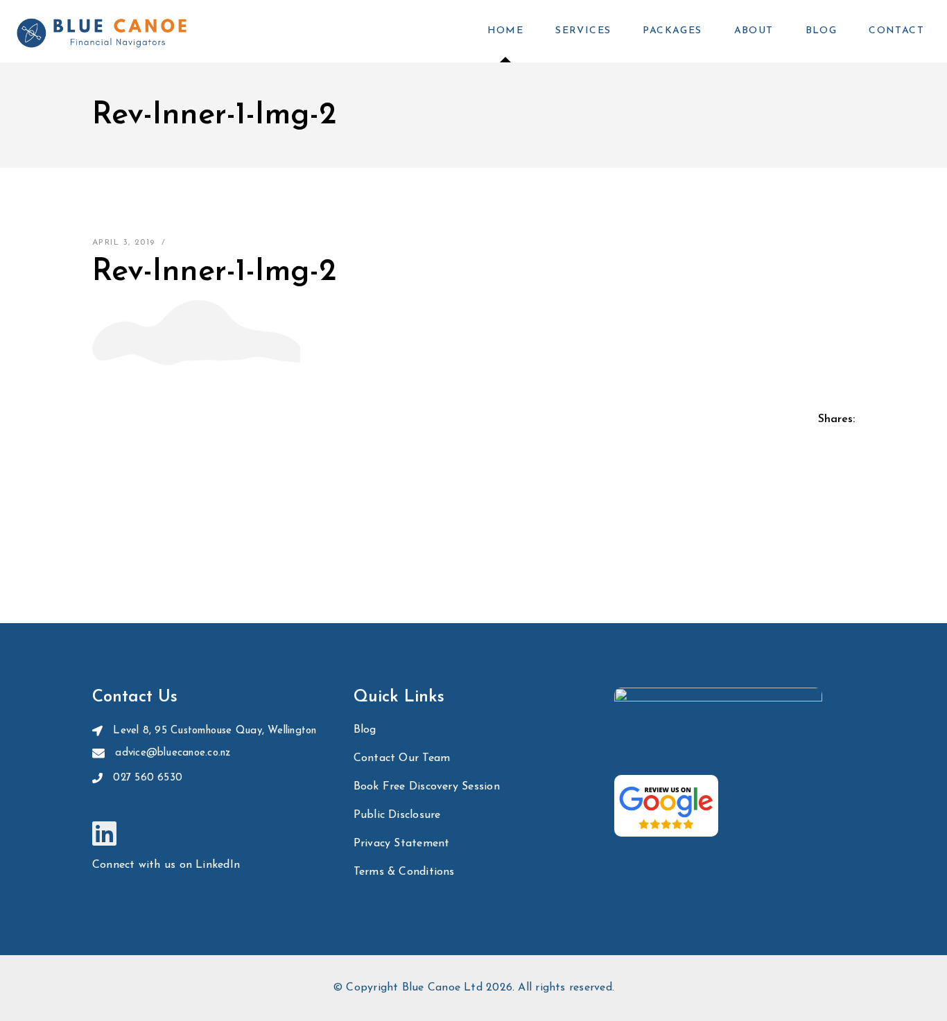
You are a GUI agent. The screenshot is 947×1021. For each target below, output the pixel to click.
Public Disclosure (397, 815)
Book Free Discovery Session (427, 786)
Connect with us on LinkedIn (166, 865)
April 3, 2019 (123, 242)
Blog (365, 729)
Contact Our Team (402, 758)
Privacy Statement (402, 843)
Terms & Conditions (404, 872)
